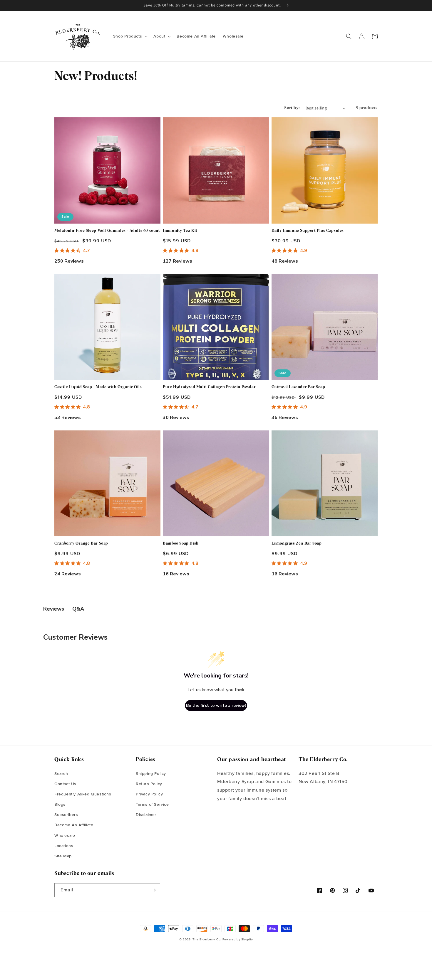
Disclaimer (146, 815)
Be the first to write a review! (216, 705)
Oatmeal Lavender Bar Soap (298, 387)
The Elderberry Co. (206, 939)
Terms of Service (152, 804)
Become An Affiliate (73, 825)
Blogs (60, 804)
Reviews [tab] (53, 608)
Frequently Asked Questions (82, 794)
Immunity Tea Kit (180, 231)
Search (61, 774)
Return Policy (149, 784)
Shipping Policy (151, 774)
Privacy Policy (149, 794)
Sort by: (291, 108)
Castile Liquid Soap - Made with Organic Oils (98, 387)
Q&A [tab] (78, 608)
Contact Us (65, 784)
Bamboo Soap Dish (181, 543)
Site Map (63, 856)
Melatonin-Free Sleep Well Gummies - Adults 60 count (107, 231)
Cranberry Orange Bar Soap (81, 543)
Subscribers (66, 815)
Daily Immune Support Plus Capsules (308, 231)
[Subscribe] (153, 890)
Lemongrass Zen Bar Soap (297, 543)
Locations (63, 846)
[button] (130, 36)
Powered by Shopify (237, 939)
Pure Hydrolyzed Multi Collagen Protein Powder (209, 387)
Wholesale (64, 836)
